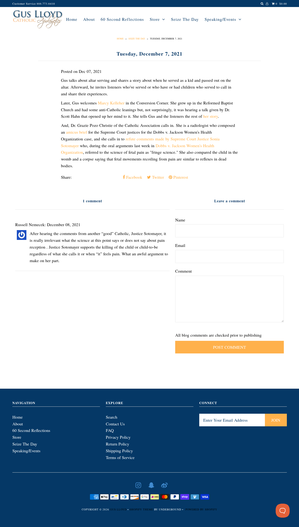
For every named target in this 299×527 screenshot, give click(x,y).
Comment (183, 271)
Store (155, 19)
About (89, 19)
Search (111, 417)
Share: (66, 177)
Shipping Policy (119, 450)
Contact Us (115, 424)
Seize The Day (185, 19)
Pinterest (180, 177)
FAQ (110, 430)
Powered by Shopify (201, 509)
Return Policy (117, 444)
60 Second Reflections (122, 19)
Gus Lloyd (118, 509)
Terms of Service (120, 457)
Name (180, 220)
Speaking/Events (220, 19)
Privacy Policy (118, 437)
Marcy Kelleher (111, 103)
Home (71, 19)
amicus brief (76, 132)
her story (210, 116)
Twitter (157, 177)
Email (180, 245)
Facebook (133, 177)
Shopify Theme (141, 509)
